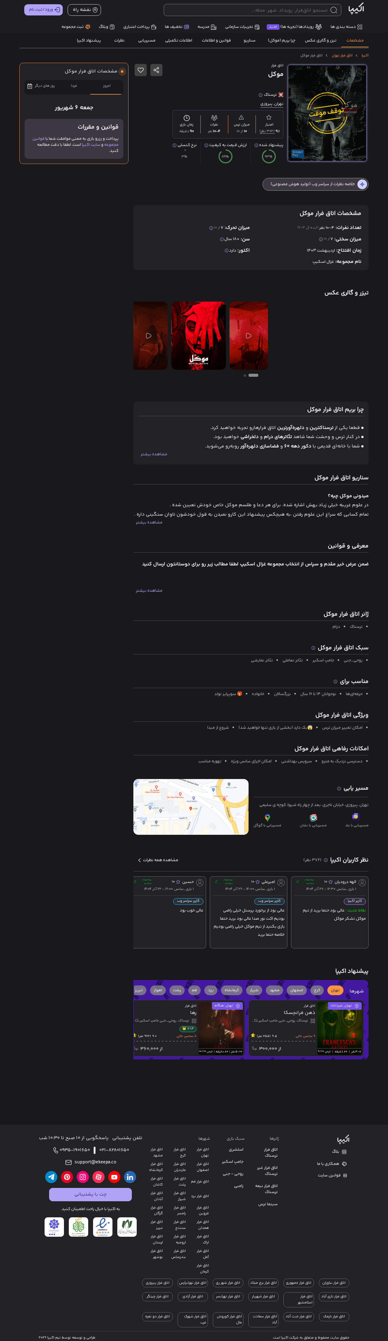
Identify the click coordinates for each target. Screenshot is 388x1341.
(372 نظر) (267, 131)
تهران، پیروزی (271, 104)
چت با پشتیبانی (90, 1194)
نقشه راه (82, 10)
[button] (335, 990)
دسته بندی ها (343, 27)
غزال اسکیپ (323, 262)
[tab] (355, 40)
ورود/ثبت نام (41, 9)
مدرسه (203, 27)
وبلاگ (103, 27)
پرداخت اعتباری (136, 27)
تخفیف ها (173, 27)
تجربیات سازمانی (239, 27)
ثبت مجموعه (73, 27)
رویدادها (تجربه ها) (291, 27)
